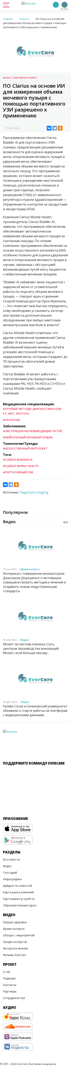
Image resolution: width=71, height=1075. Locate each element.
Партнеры (9, 991)
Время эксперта (30, 569)
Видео (25, 640)
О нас (6, 972)
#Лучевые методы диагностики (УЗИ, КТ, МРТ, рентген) (32, 411)
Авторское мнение (15, 948)
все (66, 522)
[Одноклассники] (60, 128)
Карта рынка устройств (19, 899)
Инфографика (12, 879)
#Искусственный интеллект (20, 77)
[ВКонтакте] (49, 128)
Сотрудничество (14, 998)
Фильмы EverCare (14, 955)
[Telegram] (54, 128)
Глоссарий (10, 872)
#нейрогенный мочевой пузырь (28, 437)
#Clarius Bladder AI (17, 459)
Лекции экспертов (15, 942)
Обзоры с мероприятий (19, 935)
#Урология (11, 420)
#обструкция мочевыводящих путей (32, 431)
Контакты (9, 985)
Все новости (11, 859)
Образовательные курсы (19, 905)
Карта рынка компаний (18, 892)
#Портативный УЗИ (18, 472)
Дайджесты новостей (17, 886)
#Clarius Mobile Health (20, 466)
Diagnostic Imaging (34, 492)
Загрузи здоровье (15, 922)
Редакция (9, 978)
